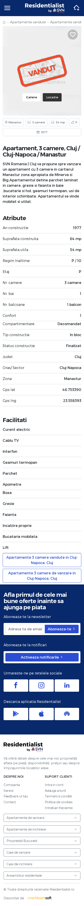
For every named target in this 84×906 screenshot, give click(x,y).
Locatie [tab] (52, 97)
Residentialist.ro (45, 8)
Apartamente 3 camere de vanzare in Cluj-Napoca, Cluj (42, 575)
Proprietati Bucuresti (21, 841)
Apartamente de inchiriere (26, 829)
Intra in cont (54, 785)
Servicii (8, 790)
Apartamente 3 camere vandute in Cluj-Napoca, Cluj (42, 560)
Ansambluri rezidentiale (24, 875)
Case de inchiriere (19, 864)
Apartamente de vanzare (25, 818)
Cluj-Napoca (19, 154)
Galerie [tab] (31, 97)
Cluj (71, 148)
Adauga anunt (55, 790)
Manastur (53, 154)
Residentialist (23, 747)
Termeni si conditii (58, 796)
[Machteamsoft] (39, 898)
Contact (10, 802)
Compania (12, 785)
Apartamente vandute (28, 22)
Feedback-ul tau (16, 796)
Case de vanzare (18, 852)
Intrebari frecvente (59, 808)
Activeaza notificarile (40, 657)
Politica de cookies (58, 802)
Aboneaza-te (60, 629)
